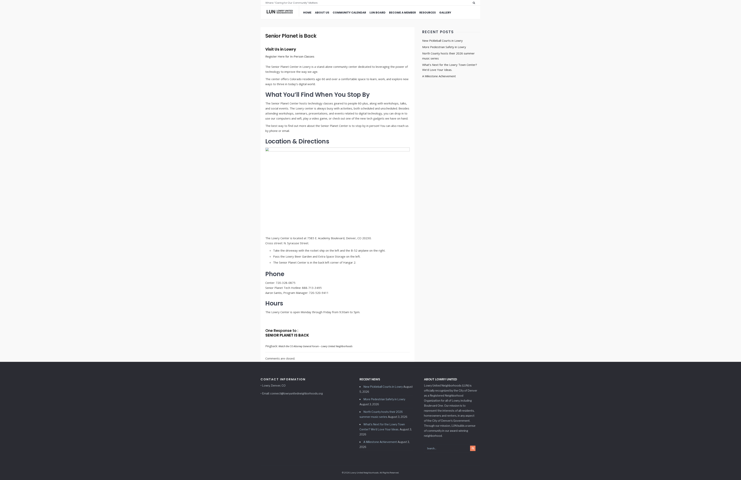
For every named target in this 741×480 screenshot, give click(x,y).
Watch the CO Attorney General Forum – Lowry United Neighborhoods (315, 346)
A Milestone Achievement (439, 76)
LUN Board (378, 12)
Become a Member (402, 12)
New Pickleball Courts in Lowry (442, 40)
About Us (322, 12)
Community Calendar (349, 12)
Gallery (445, 12)
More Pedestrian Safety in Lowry (444, 47)
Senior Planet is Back (290, 35)
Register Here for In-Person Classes (289, 56)
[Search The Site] (475, 2)
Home (307, 12)
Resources (427, 12)
